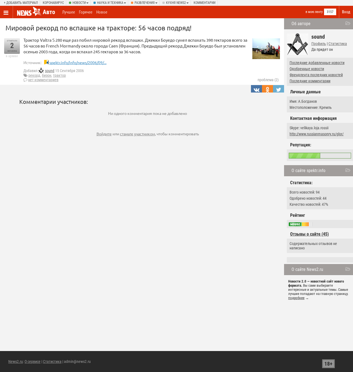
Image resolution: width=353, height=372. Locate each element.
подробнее (296, 298)
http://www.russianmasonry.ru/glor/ (317, 134)
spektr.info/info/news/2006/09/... (77, 62)
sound (49, 70)
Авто (49, 12)
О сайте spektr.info (308, 170)
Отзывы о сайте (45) (309, 234)
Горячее (85, 12)
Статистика (337, 43)
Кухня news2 (176, 3)
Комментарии (204, 3)
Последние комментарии (310, 81)
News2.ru (15, 361)
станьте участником (137, 133)
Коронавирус (53, 3)
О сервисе (33, 361)
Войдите (104, 133)
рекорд (34, 75)
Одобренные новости (307, 69)
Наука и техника (110, 3)
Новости (79, 3)
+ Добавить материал (21, 3)
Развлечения (145, 3)
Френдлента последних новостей (316, 75)
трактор (59, 75)
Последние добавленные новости (317, 62)
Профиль (318, 43)
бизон (46, 75)
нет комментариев (43, 80)
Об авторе (301, 23)
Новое (101, 12)
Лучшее (68, 12)
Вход (346, 11)
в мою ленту (314, 12)
